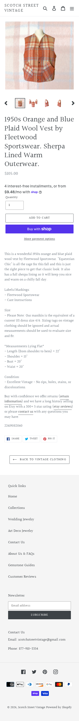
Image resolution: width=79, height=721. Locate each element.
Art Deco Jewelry (20, 531)
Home (12, 496)
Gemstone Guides (21, 565)
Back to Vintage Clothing (42, 459)
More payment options (39, 239)
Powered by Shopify (59, 707)
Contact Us (16, 542)
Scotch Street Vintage (21, 8)
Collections (16, 508)
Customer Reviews (22, 577)
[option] (20, 103)
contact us (25, 411)
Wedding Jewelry (21, 519)
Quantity (11, 197)
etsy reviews (63, 406)
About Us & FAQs (21, 554)
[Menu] (71, 8)
